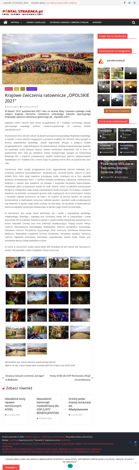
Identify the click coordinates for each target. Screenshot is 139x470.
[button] (20, 22)
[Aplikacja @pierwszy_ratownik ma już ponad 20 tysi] (117, 73)
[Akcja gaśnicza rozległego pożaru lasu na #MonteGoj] (117, 87)
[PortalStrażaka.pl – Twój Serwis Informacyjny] (5, 22)
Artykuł (15, 22)
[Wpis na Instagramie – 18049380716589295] (131, 100)
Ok (70, 466)
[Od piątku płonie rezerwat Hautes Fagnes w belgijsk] (131, 73)
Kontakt (97, 22)
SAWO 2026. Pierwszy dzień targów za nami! (124, 167)
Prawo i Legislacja (35, 22)
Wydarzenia (31, 89)
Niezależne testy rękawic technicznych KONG (15, 404)
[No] (135, 462)
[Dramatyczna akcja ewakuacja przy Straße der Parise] (104, 87)
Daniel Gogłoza (13, 107)
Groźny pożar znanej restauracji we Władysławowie (80, 404)
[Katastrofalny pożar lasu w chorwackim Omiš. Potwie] (131, 87)
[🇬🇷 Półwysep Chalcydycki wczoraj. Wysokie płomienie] (104, 100)
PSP (23, 89)
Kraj (16, 89)
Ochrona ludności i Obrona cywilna (69, 22)
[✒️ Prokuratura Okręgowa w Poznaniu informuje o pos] (104, 73)
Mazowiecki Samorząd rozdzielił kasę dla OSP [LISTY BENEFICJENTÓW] (48, 406)
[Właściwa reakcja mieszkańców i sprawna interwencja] (117, 100)
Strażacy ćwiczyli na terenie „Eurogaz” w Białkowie (24, 377)
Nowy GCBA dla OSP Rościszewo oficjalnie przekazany (70, 377)
